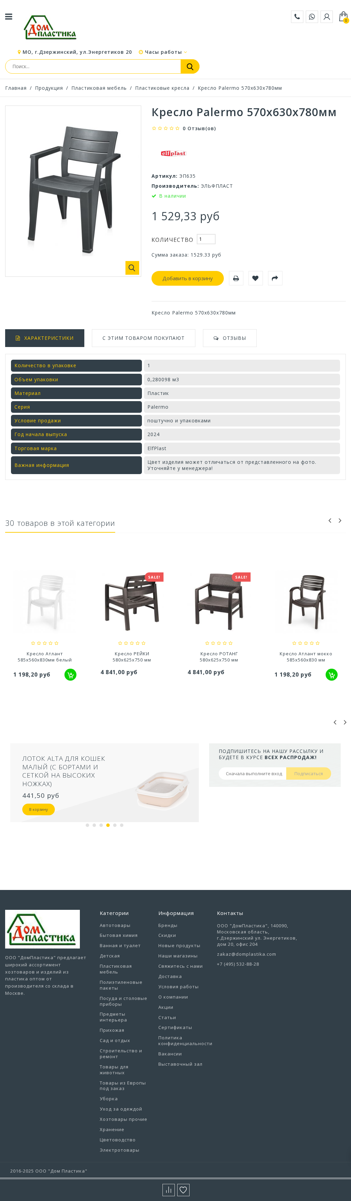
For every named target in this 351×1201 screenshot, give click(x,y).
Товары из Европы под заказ (123, 1086)
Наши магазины (178, 956)
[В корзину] (70, 675)
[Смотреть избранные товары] (183, 1190)
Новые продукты (179, 945)
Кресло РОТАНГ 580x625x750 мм (219, 657)
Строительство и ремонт (121, 1054)
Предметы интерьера (113, 1017)
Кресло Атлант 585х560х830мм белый (45, 657)
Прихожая (112, 1030)
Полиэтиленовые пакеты (121, 985)
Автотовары (115, 925)
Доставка (170, 976)
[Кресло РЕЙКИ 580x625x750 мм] (132, 602)
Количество (172, 240)
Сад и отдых (115, 1040)
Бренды (168, 925)
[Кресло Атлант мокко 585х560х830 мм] (306, 602)
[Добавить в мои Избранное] (256, 278)
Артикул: (165, 176)
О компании (173, 997)
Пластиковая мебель (99, 88)
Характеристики (49, 338)
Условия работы (178, 986)
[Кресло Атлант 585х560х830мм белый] (44, 602)
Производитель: (175, 186)
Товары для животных (114, 1070)
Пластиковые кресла (162, 88)
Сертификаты (175, 1027)
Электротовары (120, 1150)
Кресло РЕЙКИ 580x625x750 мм (132, 657)
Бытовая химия (119, 935)
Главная (16, 88)
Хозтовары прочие (123, 1119)
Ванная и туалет (120, 945)
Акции (165, 1007)
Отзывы (234, 338)
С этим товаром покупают (143, 338)
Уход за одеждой (121, 1109)
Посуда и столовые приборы (123, 1001)
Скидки (167, 935)
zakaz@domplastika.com (246, 954)
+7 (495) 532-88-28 (238, 964)
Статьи (167, 1017)
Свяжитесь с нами (180, 966)
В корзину (38, 809)
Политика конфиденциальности (185, 1041)
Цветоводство (118, 1140)
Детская (110, 956)
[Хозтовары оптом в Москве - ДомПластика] (50, 27)
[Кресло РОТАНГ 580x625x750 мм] (219, 602)
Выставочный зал (180, 1064)
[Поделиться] (275, 278)
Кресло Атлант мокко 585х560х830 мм (306, 657)
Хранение (112, 1129)
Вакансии (170, 1054)
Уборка (109, 1098)
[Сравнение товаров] (169, 1190)
